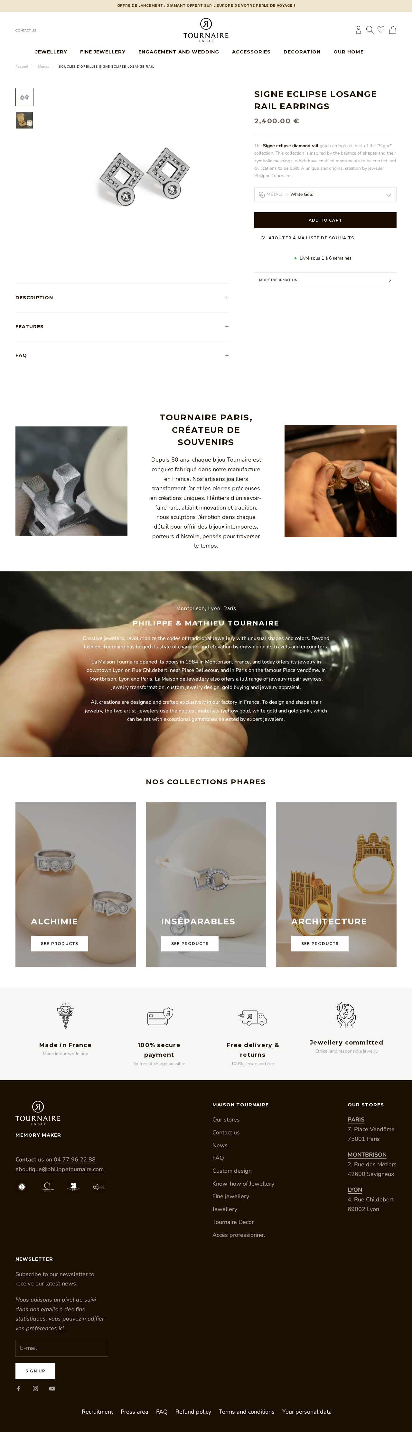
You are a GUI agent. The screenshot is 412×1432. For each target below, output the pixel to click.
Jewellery (51, 52)
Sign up (35, 1371)
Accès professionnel (238, 1235)
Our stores (226, 1119)
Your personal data (307, 1412)
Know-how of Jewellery (243, 1184)
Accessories (251, 52)
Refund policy (193, 1412)
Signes (43, 66)
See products (59, 943)
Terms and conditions (247, 1412)
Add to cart (325, 220)
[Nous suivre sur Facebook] (18, 1388)
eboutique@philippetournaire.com (59, 1169)
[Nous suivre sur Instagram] (35, 1388)
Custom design (232, 1171)
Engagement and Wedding (178, 52)
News (220, 1145)
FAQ (218, 1158)
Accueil (21, 66)
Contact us (25, 30)
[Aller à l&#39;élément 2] (24, 120)
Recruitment (97, 1412)
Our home (348, 52)
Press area (134, 1412)
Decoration (302, 52)
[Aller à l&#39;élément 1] (24, 97)
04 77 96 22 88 (75, 1159)
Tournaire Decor (233, 1222)
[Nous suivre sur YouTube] (52, 1388)
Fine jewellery (103, 52)
